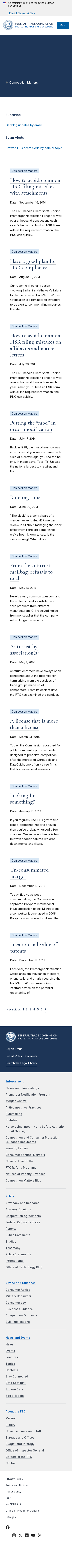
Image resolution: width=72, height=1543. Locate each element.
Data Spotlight (16, 1382)
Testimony (13, 1248)
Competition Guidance (21, 1315)
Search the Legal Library (21, 1063)
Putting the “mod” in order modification (33, 426)
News (10, 1344)
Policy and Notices (17, 1485)
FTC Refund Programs (21, 1167)
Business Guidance (19, 1309)
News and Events (18, 1337)
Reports (11, 1228)
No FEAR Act (13, 1504)
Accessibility (13, 1491)
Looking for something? (23, 798)
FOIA (8, 1497)
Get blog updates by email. (24, 125)
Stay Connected (17, 1376)
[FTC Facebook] (8, 1528)
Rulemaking (14, 1113)
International (15, 1260)
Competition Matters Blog (23, 1180)
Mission (11, 1418)
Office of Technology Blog (24, 1267)
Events (10, 1350)
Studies (11, 1241)
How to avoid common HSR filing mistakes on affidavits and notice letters (35, 345)
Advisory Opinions (18, 1209)
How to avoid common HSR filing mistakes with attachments (35, 186)
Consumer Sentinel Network (25, 1154)
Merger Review (16, 1101)
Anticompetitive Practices (23, 1107)
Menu (63, 25)
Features (12, 1357)
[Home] (29, 29)
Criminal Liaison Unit (20, 1161)
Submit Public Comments (21, 1056)
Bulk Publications (18, 1321)
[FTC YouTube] (33, 1536)
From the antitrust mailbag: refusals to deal (31, 572)
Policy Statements (18, 1254)
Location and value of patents (33, 947)
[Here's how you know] (36, 8)
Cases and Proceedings (22, 1088)
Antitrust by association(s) (24, 649)
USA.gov (11, 1517)
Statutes (11, 1120)
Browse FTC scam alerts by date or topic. (34, 148)
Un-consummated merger (29, 873)
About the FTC (16, 1411)
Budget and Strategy (20, 1444)
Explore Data (14, 1389)
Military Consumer (18, 1296)
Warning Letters (17, 1148)
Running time (25, 497)
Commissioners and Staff (23, 1431)
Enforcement (15, 1081)
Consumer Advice (18, 1289)
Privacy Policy (14, 1478)
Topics (10, 1363)
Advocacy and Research (22, 1203)
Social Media (15, 1395)
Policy (10, 1196)
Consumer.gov (16, 1302)
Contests (12, 1370)
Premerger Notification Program (28, 1094)
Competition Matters (23, 82)
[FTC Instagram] (14, 1536)
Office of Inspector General (25, 1450)
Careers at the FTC (19, 1456)
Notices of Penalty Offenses (25, 1174)
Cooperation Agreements (23, 1216)
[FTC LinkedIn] (27, 1536)
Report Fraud (14, 1049)
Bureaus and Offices (20, 1437)
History (10, 1424)
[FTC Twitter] (20, 1535)
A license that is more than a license (34, 724)
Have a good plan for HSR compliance (33, 264)
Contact (11, 1463)
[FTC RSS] (40, 1536)
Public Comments (18, 1235)
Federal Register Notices (23, 1222)
